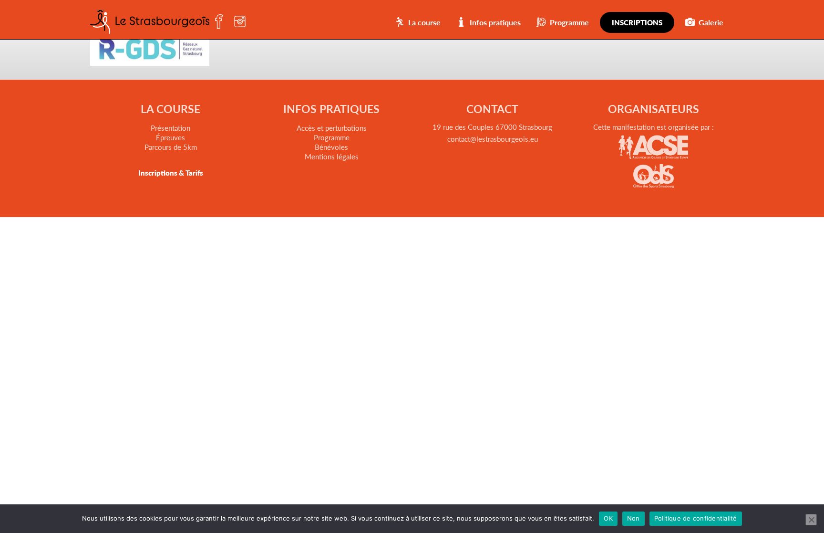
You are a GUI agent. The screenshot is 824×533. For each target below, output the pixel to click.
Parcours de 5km (170, 147)
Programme (569, 22)
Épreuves (170, 137)
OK (608, 518)
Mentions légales (332, 156)
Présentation (170, 128)
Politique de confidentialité (695, 518)
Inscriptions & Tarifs (170, 172)
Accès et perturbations (332, 128)
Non (633, 518)
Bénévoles (331, 147)
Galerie (711, 22)
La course (424, 22)
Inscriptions (637, 22)
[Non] (811, 519)
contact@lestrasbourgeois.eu (492, 139)
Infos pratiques (495, 22)
